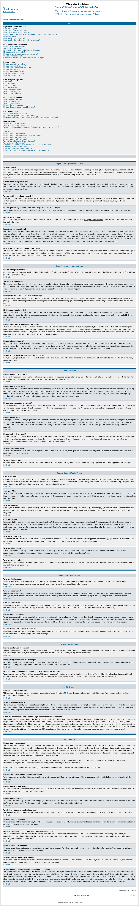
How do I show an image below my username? (20, 54)
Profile (60, 14)
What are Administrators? (12, 99)
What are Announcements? (13, 89)
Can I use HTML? (9, 84)
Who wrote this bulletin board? (14, 123)
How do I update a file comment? (15, 139)
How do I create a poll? (11, 70)
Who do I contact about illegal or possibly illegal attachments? (26, 151)
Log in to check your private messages (79, 14)
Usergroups (87, 11)
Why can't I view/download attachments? (18, 149)
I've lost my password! (11, 36)
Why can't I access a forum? (13, 74)
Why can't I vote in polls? (12, 75)
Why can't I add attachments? (14, 143)
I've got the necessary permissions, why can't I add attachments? (27, 145)
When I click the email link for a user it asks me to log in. (23, 58)
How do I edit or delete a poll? (14, 72)
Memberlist (75, 11)
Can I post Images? (10, 87)
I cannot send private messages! (15, 113)
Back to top (7, 177)
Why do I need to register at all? (15, 31)
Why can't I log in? (10, 29)
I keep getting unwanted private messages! (19, 115)
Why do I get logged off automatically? (17, 32)
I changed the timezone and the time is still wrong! (21, 50)
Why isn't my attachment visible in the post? (19, 141)
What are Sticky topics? (11, 91)
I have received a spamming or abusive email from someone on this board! (30, 117)
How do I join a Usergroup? (13, 105)
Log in (97, 14)
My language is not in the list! (14, 52)
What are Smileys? (10, 86)
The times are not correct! (12, 48)
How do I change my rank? (13, 56)
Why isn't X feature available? (14, 125)
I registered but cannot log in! (14, 38)
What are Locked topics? (12, 93)
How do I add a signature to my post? (17, 68)
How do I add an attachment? (14, 133)
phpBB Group (66, 693)
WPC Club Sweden (87, 7)
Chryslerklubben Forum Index (13, 20)
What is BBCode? (9, 82)
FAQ (58, 11)
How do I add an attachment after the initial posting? (22, 135)
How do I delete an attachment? (15, 137)
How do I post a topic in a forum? (15, 64)
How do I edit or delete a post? (14, 66)
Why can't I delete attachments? (15, 147)
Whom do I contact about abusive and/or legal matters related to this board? (31, 127)
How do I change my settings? (14, 46)
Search (66, 11)
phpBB (65, 902)
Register (97, 11)
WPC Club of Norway (70, 7)
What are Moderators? (11, 101)
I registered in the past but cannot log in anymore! (21, 40)
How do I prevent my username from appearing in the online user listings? (30, 34)
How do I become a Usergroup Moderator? (19, 107)
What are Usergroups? (11, 103)
